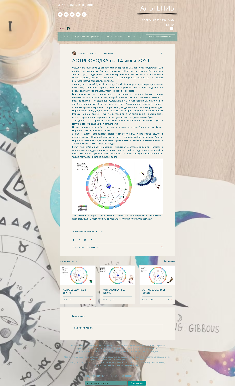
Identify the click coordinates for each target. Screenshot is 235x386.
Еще (130, 36)
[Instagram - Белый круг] (84, 14)
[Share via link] (91, 239)
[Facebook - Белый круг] (60, 14)
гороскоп (99, 231)
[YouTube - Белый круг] (66, 14)
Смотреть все (169, 261)
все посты (64, 36)
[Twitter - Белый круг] (72, 14)
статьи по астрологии (113, 36)
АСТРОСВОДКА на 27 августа (114, 291)
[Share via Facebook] (73, 239)
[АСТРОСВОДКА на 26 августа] (157, 275)
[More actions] (161, 53)
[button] (140, 37)
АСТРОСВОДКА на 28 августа (74, 291)
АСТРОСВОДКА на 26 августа (153, 291)
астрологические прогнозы (86, 36)
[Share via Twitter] (79, 239)
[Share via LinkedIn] (85, 239)
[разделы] (171, 28)
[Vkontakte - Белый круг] (78, 14)
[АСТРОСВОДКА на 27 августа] (117, 275)
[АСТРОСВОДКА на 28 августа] (77, 275)
